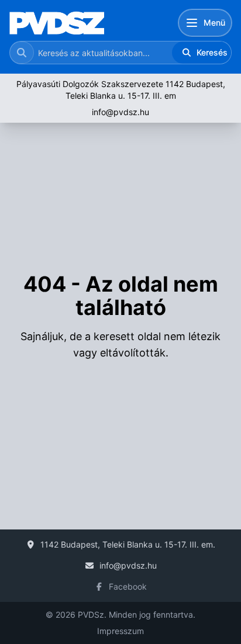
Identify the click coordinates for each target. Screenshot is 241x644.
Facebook (128, 586)
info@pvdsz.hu (120, 112)
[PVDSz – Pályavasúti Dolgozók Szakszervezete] (56, 22)
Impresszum (120, 631)
